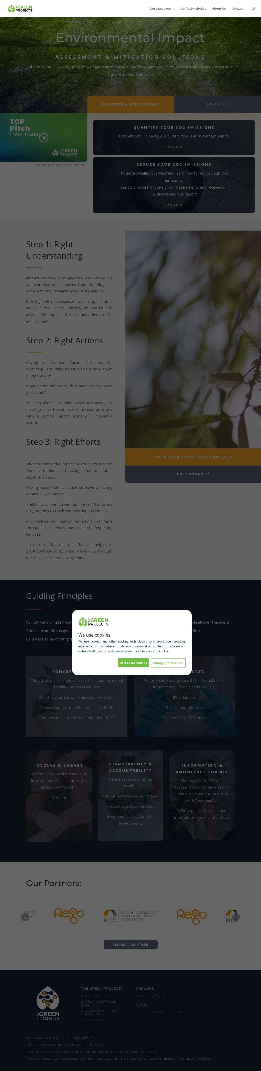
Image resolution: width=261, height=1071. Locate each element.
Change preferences (168, 663)
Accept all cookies (133, 663)
